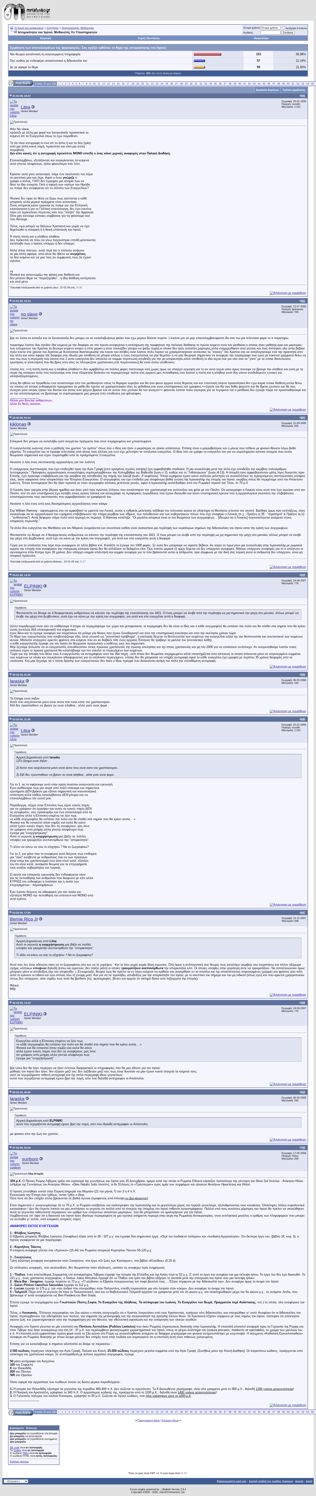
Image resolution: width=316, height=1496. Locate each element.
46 (268, 83)
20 (142, 83)
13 (108, 83)
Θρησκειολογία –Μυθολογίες (78, 28)
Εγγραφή (45, 38)
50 (288, 83)
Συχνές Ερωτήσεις (149, 38)
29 (186, 83)
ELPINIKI (33, 586)
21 (147, 83)
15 (118, 83)
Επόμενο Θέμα (170, 1420)
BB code (14, 1447)
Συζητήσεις (52, 28)
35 (215, 83)
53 (302, 83)
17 (128, 83)
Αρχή (309, 1481)
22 (152, 83)
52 (298, 83)
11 (99, 83)
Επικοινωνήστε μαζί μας (232, 1481)
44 (259, 83)
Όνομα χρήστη (251, 27)
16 (123, 83)
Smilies (17, 1450)
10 (94, 83)
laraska (17, 681)
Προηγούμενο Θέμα (148, 1420)
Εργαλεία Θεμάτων (267, 90)
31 (196, 83)
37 (225, 83)
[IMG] (26, 1453)
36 (220, 83)
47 (273, 83)
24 (162, 83)
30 (191, 83)
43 (254, 83)
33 (205, 83)
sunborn (30, 1159)
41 (244, 83)
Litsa (25, 107)
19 (137, 83)
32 (200, 83)
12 (103, 83)
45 (264, 83)
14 (113, 83)
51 (293, 83)
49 (283, 83)
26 (171, 83)
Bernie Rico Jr (24, 919)
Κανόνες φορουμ (19, 1461)
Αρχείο (299, 1481)
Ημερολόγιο (261, 38)
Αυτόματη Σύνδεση (296, 28)
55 (312, 83)
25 (166, 83)
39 (234, 83)
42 (249, 83)
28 (181, 83)
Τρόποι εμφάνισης (293, 90)
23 (157, 83)
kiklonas (18, 424)
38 (230, 83)
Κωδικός (248, 32)
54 (307, 83)
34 (210, 83)
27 (176, 83)
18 (132, 83)
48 (278, 83)
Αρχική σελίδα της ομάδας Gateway (271, 1481)
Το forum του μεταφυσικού (28, 28)
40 (239, 83)
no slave (29, 314)
